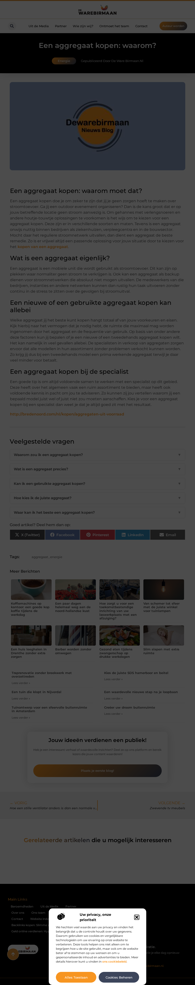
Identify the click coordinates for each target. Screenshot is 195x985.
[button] (136, 917)
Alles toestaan (76, 977)
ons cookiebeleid (114, 961)
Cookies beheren (119, 977)
